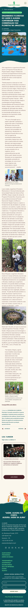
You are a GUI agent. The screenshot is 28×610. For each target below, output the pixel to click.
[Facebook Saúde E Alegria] (9, 548)
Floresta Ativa (17, 30)
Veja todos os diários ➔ (8, 440)
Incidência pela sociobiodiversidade (14, 418)
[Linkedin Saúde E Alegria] (22, 548)
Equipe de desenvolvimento (14, 605)
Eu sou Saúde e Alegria (9, 30)
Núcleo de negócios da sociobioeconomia (12, 420)
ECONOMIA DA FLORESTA (14, 410)
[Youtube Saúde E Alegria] (12, 548)
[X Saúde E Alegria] (15, 548)
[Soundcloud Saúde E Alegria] (19, 548)
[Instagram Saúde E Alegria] (6, 548)
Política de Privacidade (14, 597)
